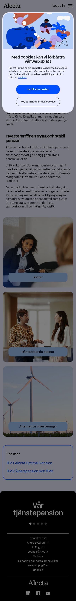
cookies (22, 77)
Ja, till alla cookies (38, 89)
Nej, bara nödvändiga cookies (38, 102)
